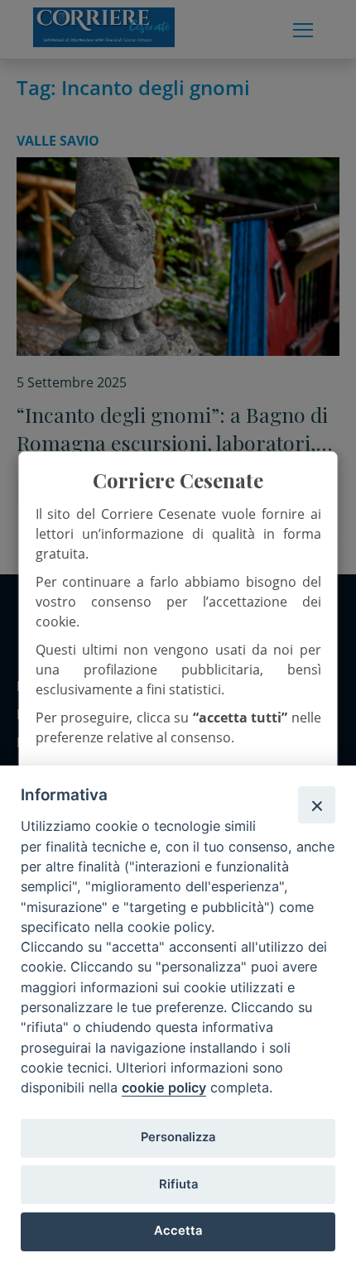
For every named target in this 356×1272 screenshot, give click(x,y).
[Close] (316, 804)
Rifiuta (178, 1184)
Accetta (178, 1230)
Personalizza (178, 1137)
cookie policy (164, 1087)
